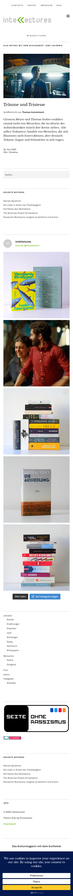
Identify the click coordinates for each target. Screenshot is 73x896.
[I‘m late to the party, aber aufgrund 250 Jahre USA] (36, 557)
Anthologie (12, 637)
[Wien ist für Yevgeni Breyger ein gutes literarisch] (36, 285)
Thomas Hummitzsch (33, 112)
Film (5, 152)
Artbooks (11, 683)
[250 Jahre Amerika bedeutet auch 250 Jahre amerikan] (36, 421)
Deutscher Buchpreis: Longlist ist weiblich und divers (30, 217)
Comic (6, 674)
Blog (59, 5)
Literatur (7, 615)
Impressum (46, 5)
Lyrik (9, 633)
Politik (10, 660)
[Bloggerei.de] (12, 738)
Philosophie (13, 650)
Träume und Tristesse (24, 104)
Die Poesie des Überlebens (16, 209)
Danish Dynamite (12, 201)
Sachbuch (12, 646)
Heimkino (13, 152)
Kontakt (31, 5)
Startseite (17, 5)
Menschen (8, 656)
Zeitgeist (11, 664)
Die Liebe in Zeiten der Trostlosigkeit (22, 205)
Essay (10, 641)
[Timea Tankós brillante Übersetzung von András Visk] (36, 489)
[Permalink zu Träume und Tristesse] (36, 97)
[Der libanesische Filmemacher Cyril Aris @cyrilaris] (36, 353)
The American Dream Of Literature (20, 213)
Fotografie (8, 678)
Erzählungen (13, 624)
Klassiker (11, 628)
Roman (10, 619)
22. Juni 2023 (9, 149)
